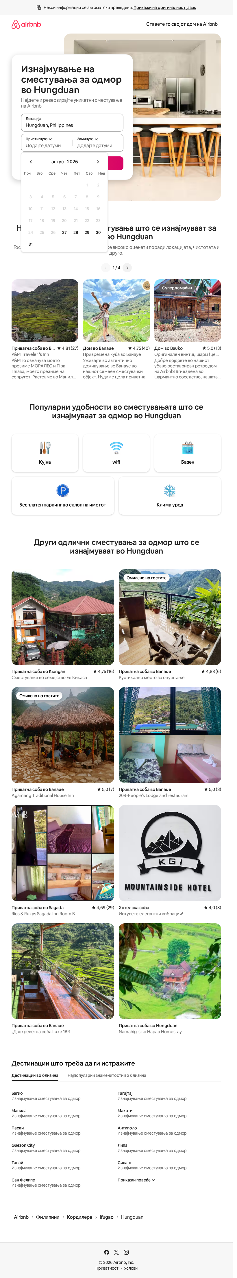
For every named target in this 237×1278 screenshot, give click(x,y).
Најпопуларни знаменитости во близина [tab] (107, 1075)
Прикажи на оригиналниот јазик (165, 7)
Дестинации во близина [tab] (35, 1075)
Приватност (106, 1268)
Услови (131, 1268)
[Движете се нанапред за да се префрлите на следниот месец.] (97, 162)
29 (87, 232)
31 (31, 244)
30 (98, 232)
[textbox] (47, 145)
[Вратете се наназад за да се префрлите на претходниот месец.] (31, 162)
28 (75, 232)
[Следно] (127, 267)
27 (64, 232)
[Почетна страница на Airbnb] (26, 24)
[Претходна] (105, 267)
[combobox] (72, 125)
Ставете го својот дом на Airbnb (182, 24)
